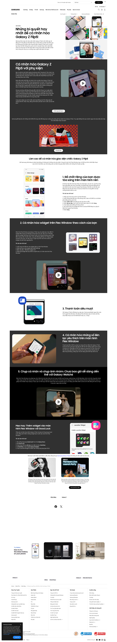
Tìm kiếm (52, 597)
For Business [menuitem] (102, 6)
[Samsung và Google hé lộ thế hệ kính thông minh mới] (26, 550)
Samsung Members (74, 597)
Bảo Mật (23, 639)
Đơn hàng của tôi (73, 599)
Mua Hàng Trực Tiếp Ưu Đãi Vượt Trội (19, 595)
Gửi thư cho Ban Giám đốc (55, 619)
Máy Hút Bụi (33, 613)
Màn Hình (33, 615)
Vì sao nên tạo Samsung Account (76, 593)
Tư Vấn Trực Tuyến (54, 613)
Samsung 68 (14, 615)
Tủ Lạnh (32, 608)
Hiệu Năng (53, 497)
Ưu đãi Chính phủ (14, 610)
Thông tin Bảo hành (54, 602)
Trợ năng (91, 597)
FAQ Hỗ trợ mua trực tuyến (55, 599)
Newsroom (91, 622)
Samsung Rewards (74, 595)
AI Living (13, 597)
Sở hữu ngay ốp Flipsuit (58, 111)
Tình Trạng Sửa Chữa (54, 610)
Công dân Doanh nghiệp (94, 602)
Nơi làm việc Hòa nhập (94, 599)
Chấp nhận (17, 637)
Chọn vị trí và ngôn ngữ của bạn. (64, 2)
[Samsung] (15, 9)
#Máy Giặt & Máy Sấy (87, 577)
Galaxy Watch (33, 597)
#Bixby (46, 580)
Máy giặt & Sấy (34, 610)
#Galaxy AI (15, 577)
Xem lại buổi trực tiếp (75, 487)
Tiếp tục (99, 2)
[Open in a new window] (55, 506)
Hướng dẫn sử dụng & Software (56, 595)
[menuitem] (25, 9)
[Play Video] (58, 275)
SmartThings (14, 599)
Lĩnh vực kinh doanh (93, 613)
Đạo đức (91, 624)
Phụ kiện (32, 619)
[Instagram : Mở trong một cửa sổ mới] (102, 640)
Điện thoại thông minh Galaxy (37, 593)
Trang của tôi (72, 602)
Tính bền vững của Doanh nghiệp (96, 604)
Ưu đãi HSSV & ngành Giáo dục (17, 613)
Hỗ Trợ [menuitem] (96, 6)
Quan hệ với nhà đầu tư (94, 620)
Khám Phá (13, 619)
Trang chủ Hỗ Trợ (53, 593)
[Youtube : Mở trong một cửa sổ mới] (99, 640)
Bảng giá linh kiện (54, 604)
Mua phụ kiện (58, 150)
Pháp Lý (27, 639)
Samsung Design (92, 626)
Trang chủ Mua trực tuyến (16, 593)
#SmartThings (53, 580)
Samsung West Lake (15, 617)
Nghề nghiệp (92, 617)
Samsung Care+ (14, 602)
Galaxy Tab (33, 595)
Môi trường (91, 593)
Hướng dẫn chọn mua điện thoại (18, 604)
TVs (31, 602)
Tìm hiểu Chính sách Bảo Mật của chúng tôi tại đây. (11, 634)
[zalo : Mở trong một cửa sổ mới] (105, 640)
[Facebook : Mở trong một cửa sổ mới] (97, 640)
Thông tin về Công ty (93, 611)
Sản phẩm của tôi (73, 604)
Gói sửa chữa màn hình (55, 606)
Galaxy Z (64, 497)
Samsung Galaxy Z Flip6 (63, 456)
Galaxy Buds (33, 599)
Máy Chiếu (33, 604)
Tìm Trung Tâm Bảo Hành (55, 608)
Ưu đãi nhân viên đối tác (16, 606)
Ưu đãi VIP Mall (14, 608)
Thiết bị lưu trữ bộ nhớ (35, 617)
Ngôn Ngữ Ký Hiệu (54, 617)
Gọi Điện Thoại (53, 615)
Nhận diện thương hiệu (94, 615)
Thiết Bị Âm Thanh (34, 606)
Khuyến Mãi (72, 606)
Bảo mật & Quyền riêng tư (94, 595)
